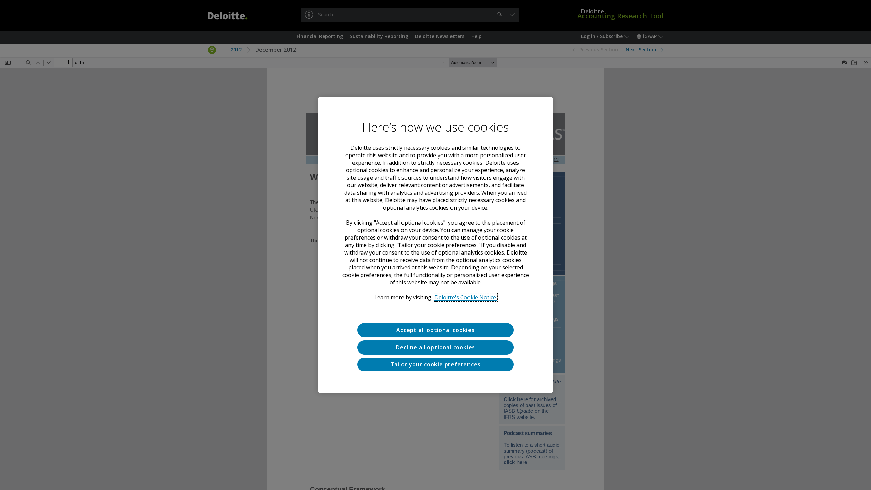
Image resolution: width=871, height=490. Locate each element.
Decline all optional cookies (435, 347)
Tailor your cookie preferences (436, 364)
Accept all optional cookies (435, 330)
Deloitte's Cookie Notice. (465, 297)
